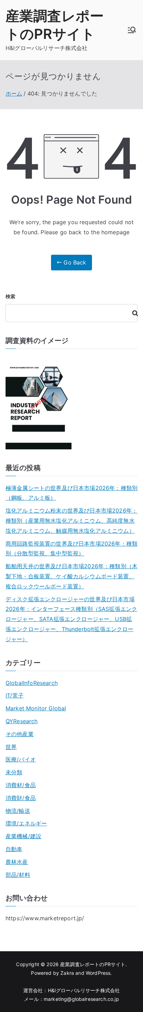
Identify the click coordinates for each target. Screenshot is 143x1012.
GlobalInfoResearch (32, 682)
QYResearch (22, 721)
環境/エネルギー (26, 823)
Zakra (67, 973)
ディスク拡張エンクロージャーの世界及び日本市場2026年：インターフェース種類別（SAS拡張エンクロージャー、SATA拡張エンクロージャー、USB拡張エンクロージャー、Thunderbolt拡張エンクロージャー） (71, 619)
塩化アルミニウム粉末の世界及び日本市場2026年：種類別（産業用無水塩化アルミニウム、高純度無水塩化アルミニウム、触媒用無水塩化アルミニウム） (71, 520)
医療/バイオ (21, 759)
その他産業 (20, 734)
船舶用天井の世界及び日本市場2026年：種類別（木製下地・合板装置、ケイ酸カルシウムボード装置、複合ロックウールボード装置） (71, 576)
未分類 (14, 772)
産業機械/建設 (23, 836)
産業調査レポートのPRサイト (92, 964)
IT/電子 (15, 695)
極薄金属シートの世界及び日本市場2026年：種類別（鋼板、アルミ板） (71, 492)
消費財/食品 (21, 797)
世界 (11, 746)
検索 (10, 296)
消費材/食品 (21, 785)
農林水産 (17, 861)
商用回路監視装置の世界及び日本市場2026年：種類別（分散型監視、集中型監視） (71, 548)
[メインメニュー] (131, 30)
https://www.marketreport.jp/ (45, 918)
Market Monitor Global (36, 708)
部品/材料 (18, 874)
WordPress (98, 973)
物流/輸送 (18, 810)
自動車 (14, 849)
